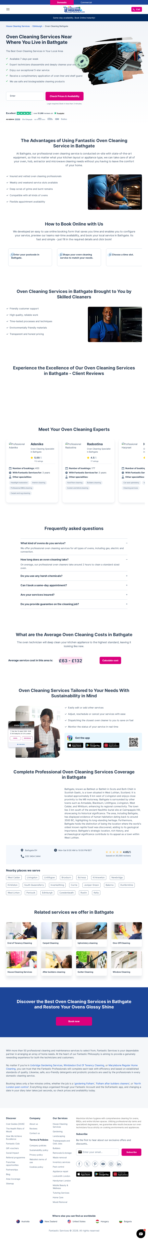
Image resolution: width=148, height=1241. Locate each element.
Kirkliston (12, 885)
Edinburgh (47, 892)
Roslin (84, 892)
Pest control (58, 1166)
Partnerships (12, 1169)
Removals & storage (62, 1153)
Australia (25, 1221)
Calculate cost (110, 660)
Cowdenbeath (66, 892)
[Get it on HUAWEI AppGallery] (111, 745)
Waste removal (60, 1157)
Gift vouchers (12, 1148)
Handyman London (62, 1180)
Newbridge (117, 877)
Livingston (32, 877)
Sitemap (10, 1183)
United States (79, 1221)
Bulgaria (128, 1221)
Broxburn (66, 877)
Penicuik (30, 892)
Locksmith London (61, 1176)
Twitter (87, 1164)
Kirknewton (99, 877)
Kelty (96, 892)
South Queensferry (34, 885)
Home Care (58, 1197)
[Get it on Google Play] (93, 745)
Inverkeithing (57, 885)
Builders (56, 1148)
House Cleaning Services (18, 26)
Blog (8, 1174)
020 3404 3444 (32, 856)
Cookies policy (36, 1167)
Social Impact (12, 1153)
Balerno (110, 885)
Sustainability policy (38, 1150)
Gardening (58, 1131)
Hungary (105, 1221)
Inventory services (61, 1162)
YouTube (103, 1164)
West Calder (14, 877)
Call (138, 9)
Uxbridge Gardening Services (46, 1065)
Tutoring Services (61, 1193)
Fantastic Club (13, 1143)
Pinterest (95, 1164)
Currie (74, 885)
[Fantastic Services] (74, 9)
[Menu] (8, 9)
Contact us (34, 1133)
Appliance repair (60, 1171)
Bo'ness (82, 877)
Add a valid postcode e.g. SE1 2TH (23, 111)
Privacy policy (36, 1154)
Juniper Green (91, 885)
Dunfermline (126, 885)
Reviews (33, 1128)
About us (33, 1124)
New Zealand (51, 1221)
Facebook (79, 1164)
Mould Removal (60, 1202)
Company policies (37, 1145)
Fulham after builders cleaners (112, 1083)
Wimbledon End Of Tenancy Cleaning (84, 1065)
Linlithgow (49, 877)
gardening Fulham (84, 1083)
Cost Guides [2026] (15, 1124)
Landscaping (59, 1136)
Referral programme (15, 1157)
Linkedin (119, 1164)
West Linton (14, 892)
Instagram (111, 1164)
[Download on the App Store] (75, 745)
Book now (74, 1021)
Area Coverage (13, 1179)
